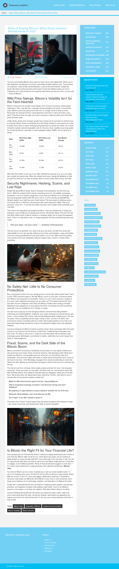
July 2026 (97, 152)
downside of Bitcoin (33, 506)
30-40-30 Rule (95, 5)
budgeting (89, 268)
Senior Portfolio (77, 5)
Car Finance (97, 71)
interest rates (90, 234)
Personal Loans (97, 67)
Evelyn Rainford (16, 77)
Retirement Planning (97, 55)
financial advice (91, 276)
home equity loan (92, 251)
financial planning (92, 213)
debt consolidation (92, 226)
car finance (89, 280)
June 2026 (97, 156)
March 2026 (97, 167)
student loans (90, 259)
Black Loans (59, 5)
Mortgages (97, 37)
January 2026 (97, 175)
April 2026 (97, 164)
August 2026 (97, 148)
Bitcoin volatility (14, 510)
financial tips (90, 284)
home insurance (91, 247)
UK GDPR (48, 551)
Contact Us (48, 548)
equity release (90, 209)
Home (4, 13)
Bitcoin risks (18, 506)
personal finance (91, 222)
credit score (90, 205)
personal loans (91, 243)
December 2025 (97, 179)
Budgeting (97, 51)
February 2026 (97, 171)
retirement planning (93, 238)
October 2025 (97, 187)
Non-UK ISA (110, 5)
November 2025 (97, 183)
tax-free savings (91, 255)
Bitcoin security (28, 510)
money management (93, 218)
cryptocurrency (91, 263)
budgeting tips (91, 230)
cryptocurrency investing (52, 506)
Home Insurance (97, 59)
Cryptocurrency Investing (97, 42)
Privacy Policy (50, 545)
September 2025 (97, 191)
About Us (48, 540)
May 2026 (97, 160)
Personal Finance (97, 33)
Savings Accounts (97, 47)
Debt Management (97, 63)
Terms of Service (50, 542)
